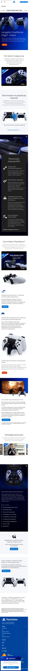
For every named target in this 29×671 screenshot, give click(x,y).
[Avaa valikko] (1, 2)
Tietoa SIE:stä (4, 628)
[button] (4, 44)
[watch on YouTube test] (23, 84)
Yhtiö (3, 635)
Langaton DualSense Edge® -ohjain (14, 10)
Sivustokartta (22, 668)
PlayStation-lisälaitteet (10, 622)
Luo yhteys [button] (4, 650)
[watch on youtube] (21, 454)
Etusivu (3, 622)
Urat (2, 630)
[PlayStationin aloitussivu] (14, 2)
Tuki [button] (3, 645)
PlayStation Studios (5, 631)
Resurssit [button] (4, 648)
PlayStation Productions (6, 633)
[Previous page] (1, 10)
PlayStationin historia (5, 636)
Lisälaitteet (3, 6)
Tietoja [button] (3, 626)
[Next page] (26, 10)
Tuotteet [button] (4, 639)
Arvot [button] (3, 642)
